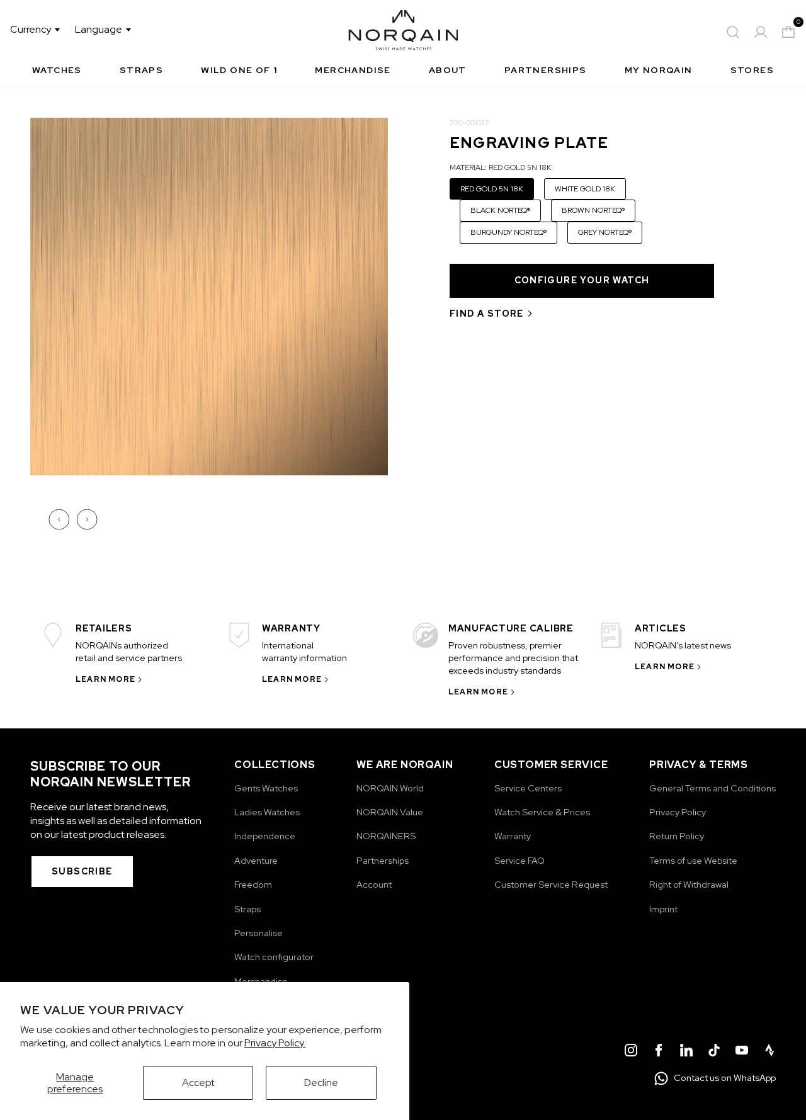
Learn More (105, 679)
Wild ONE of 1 (239, 70)
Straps (141, 70)
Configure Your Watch (582, 280)
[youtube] (741, 1052)
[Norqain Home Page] (403, 32)
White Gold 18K (585, 189)
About (448, 70)
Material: (501, 167)
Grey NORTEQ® (605, 232)
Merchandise (352, 70)
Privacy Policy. (274, 1042)
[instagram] (631, 1052)
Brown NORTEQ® (593, 210)
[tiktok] (714, 1052)
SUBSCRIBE (82, 871)
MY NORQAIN (659, 70)
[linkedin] (686, 1052)
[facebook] (658, 1052)
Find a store (487, 313)
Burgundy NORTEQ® (508, 232)
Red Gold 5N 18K (491, 189)
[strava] (769, 1052)
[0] (788, 32)
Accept (198, 1082)
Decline (321, 1082)
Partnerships (545, 70)
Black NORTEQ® (500, 210)
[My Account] (760, 32)
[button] (60, 519)
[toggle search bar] (733, 32)
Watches (57, 70)
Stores (752, 70)
